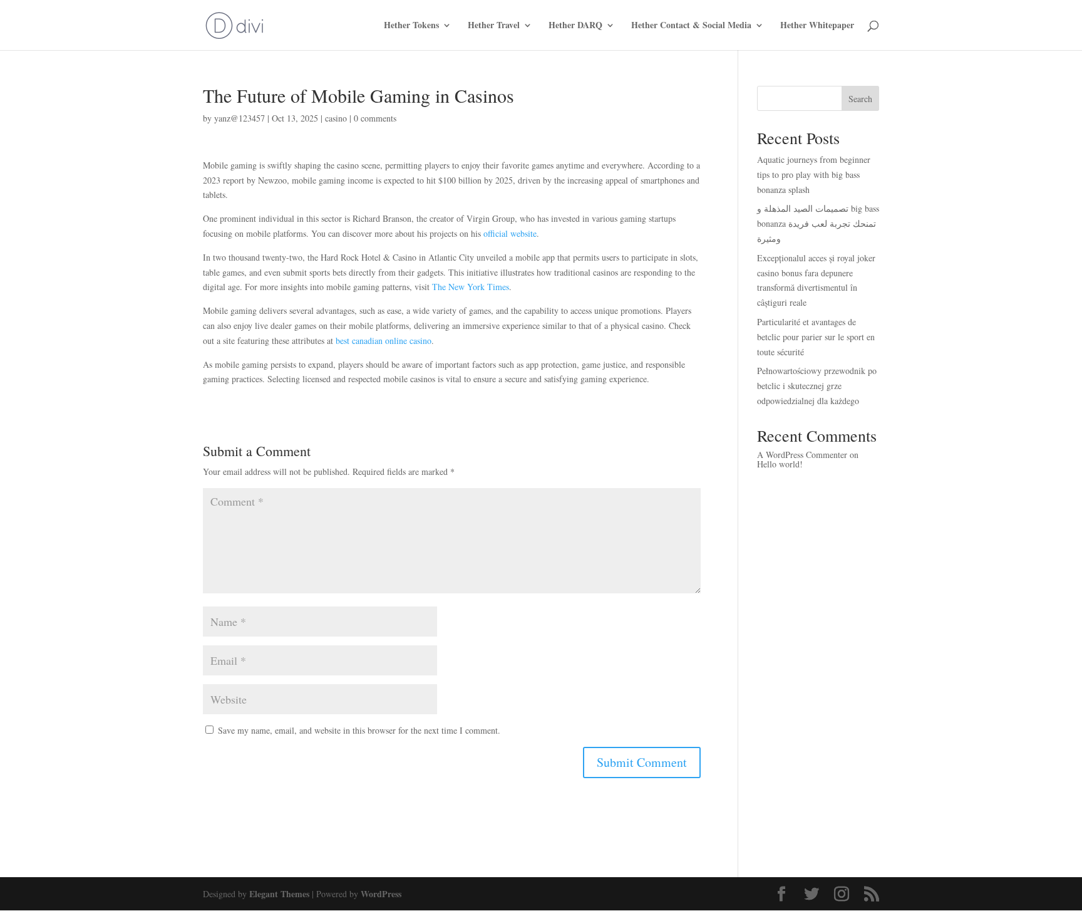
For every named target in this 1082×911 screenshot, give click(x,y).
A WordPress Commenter (802, 455)
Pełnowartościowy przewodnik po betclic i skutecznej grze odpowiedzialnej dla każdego (817, 386)
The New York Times (470, 287)
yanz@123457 (239, 118)
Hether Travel (494, 26)
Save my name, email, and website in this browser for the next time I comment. (359, 730)
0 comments (375, 118)
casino (336, 118)
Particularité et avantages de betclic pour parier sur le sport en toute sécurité (816, 337)
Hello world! (780, 464)
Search (860, 99)
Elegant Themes (279, 893)
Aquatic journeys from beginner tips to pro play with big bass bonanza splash (813, 174)
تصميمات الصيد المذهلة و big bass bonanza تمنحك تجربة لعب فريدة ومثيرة (818, 223)
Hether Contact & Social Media (691, 26)
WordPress (381, 893)
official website (510, 233)
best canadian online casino (383, 340)
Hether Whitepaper (817, 26)
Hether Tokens (411, 26)
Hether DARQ (575, 26)
